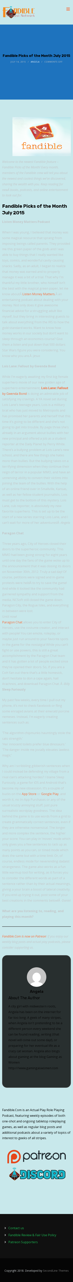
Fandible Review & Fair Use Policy (32, 1235)
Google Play (50, 794)
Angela (35, 61)
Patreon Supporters (23, 1242)
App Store (29, 794)
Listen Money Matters (38, 294)
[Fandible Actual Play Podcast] (18, 12)
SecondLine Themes (56, 1270)
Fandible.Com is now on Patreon (24, 936)
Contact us (16, 1228)
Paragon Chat (12, 622)
